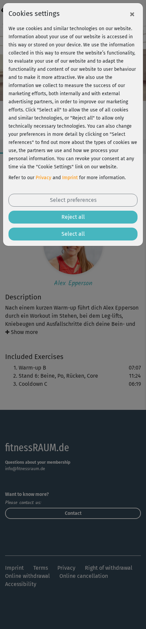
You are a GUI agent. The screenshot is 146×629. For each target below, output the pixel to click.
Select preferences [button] (73, 200)
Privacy (43, 178)
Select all (73, 234)
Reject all (73, 217)
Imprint (70, 178)
